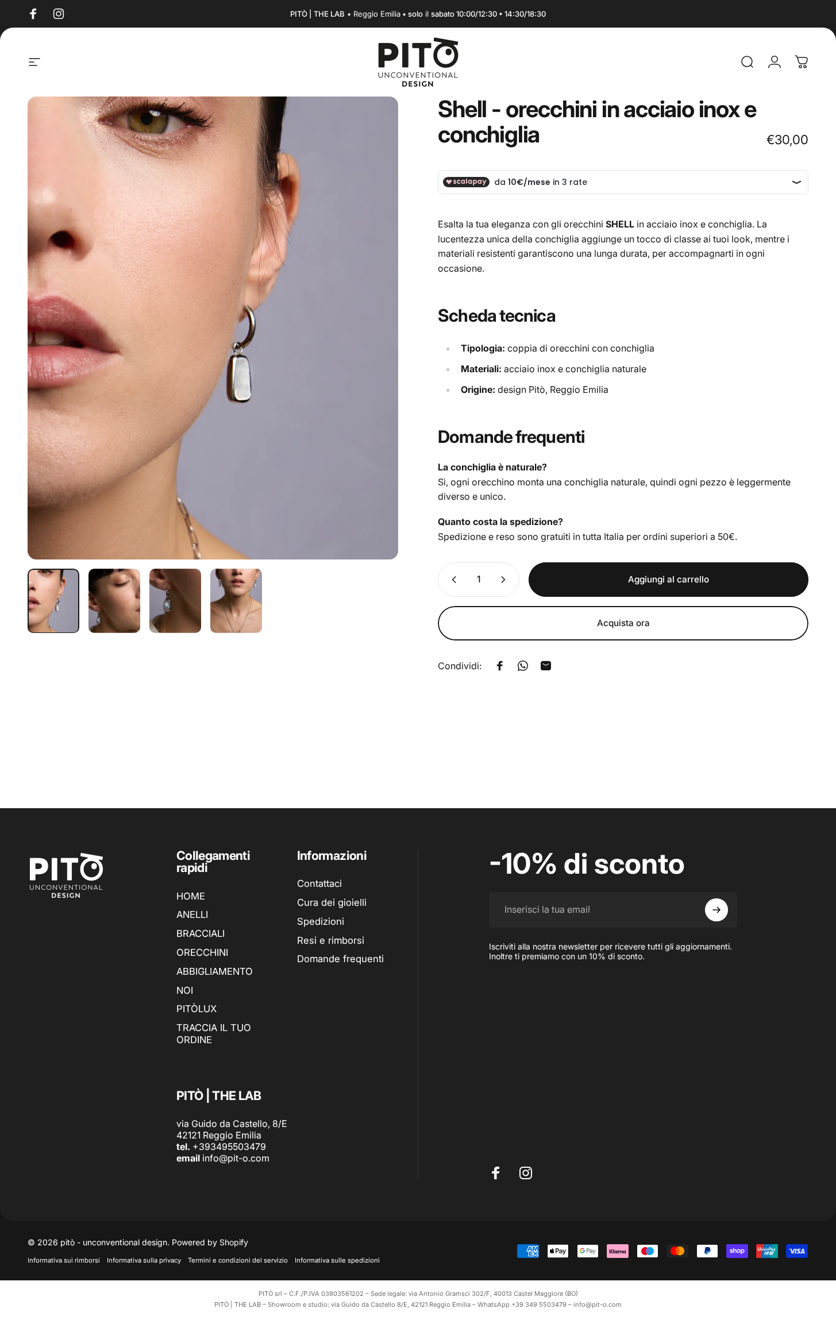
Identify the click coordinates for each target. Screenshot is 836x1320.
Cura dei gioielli (332, 902)
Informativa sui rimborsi (64, 1260)
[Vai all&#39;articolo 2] (114, 601)
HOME (190, 896)
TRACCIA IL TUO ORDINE (213, 1033)
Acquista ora (623, 622)
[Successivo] (368, 349)
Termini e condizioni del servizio (238, 1260)
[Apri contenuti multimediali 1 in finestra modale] (213, 328)
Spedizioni (320, 921)
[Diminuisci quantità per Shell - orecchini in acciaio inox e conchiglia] (451, 579)
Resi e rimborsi (330, 940)
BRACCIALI (200, 933)
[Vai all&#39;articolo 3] (175, 601)
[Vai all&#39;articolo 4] (236, 601)
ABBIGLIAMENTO (214, 971)
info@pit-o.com (235, 1158)
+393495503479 (229, 1146)
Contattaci (319, 883)
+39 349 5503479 (539, 1304)
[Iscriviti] (716, 909)
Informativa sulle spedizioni (337, 1260)
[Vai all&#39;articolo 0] (53, 601)
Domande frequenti (340, 959)
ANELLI (192, 914)
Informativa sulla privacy (144, 1260)
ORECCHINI (202, 952)
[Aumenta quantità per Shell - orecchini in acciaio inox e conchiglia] (505, 579)
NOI (184, 990)
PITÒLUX (196, 1008)
